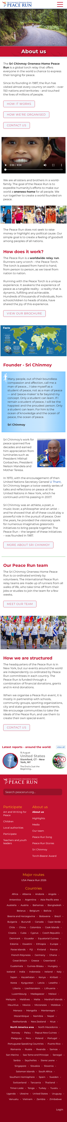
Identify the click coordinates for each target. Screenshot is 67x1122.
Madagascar (38, 993)
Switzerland (20, 1082)
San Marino (12, 1054)
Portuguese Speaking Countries (26, 1043)
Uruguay (57, 1093)
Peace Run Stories (43, 843)
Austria (25, 905)
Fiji (32, 949)
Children (8, 821)
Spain (42, 1077)
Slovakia (35, 1065)
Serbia (17, 1060)
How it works (19, 103)
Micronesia (41, 1005)
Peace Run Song (42, 837)
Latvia (41, 982)
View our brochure (24, 313)
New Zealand (38, 1021)
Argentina (31, 899)
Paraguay (16, 1038)
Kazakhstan (28, 977)
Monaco (18, 1010)
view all (61, 747)
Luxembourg (19, 993)
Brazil (57, 916)
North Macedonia (48, 1027)
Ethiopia (41, 944)
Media (36, 824)
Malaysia (11, 999)
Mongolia (31, 1010)
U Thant (55, 481)
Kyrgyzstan (27, 982)
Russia (29, 1049)
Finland (41, 949)
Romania (15, 1049)
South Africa (46, 1071)
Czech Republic (51, 932)
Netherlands (20, 1021)
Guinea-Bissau (35, 966)
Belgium (35, 910)
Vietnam (28, 1099)
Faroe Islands (18, 949)
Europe (54, 944)
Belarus (21, 910)
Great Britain (20, 960)
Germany (40, 955)
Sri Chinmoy (39, 849)
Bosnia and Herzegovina (21, 916)
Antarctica (15, 899)
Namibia (38, 1016)
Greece (35, 960)
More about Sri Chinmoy (28, 545)
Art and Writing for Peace (14, 813)
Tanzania (36, 1082)
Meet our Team (20, 604)
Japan (14, 977)
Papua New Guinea (46, 1032)
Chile (12, 927)
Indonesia (35, 971)
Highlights (38, 818)
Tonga (31, 1088)
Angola (52, 894)
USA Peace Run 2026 (33, 880)
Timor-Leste (17, 1088)
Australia (12, 905)
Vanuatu (14, 1099)
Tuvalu (54, 1088)
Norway (16, 1032)
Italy (59, 971)
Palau (27, 1032)
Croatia (12, 932)
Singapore (21, 1065)
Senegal (58, 1054)
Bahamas (38, 905)
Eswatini (28, 944)
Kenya (42, 977)
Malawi (52, 993)
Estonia (14, 944)
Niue (53, 1021)
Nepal (51, 1016)
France (54, 949)
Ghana (53, 955)
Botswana (45, 916)
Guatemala (17, 966)
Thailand (50, 1082)
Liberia (17, 988)
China (22, 927)
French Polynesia (21, 955)
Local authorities (13, 827)
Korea (14, 982)
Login (59, 1109)
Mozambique (22, 1016)
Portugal (52, 1038)
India (22, 971)
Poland (39, 1038)
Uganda (11, 1093)
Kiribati (54, 977)
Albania (27, 894)
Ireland (48, 971)
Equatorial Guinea (48, 938)
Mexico (27, 1005)
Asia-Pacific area (49, 899)
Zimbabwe (55, 1099)
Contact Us (16, 125)
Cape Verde (54, 921)
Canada (39, 921)
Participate (9, 833)
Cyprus (35, 932)
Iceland (11, 971)
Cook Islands (52, 927)
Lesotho (53, 982)
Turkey (43, 1088)
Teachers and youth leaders (15, 842)
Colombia (35, 927)
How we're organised (26, 114)
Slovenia (49, 1065)
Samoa (54, 1049)
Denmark (15, 938)
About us (38, 811)
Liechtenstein (33, 988)
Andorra (40, 894)
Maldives (25, 999)
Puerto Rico (54, 1043)
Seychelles (31, 1060)
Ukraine (24, 1093)
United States (40, 1093)
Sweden (54, 1077)
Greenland (49, 960)
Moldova (56, 1005)
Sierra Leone (48, 1060)
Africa (15, 894)
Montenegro (48, 1010)
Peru (29, 1038)
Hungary (53, 966)
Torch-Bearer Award (44, 855)
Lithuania (50, 988)
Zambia (41, 1099)
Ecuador (29, 938)
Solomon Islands (25, 1071)
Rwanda (41, 1049)
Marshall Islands (53, 999)
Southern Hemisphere (22, 1077)
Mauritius (13, 1005)
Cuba (23, 932)
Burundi (26, 921)
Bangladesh (55, 905)
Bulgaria (12, 921)
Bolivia (48, 910)
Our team (38, 830)
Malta (37, 999)
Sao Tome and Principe (36, 1054)
